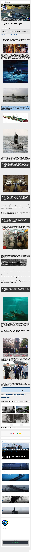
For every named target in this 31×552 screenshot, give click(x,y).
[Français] (15, 433)
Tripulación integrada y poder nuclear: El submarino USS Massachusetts (15, 449)
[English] (11, 433)
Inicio (1, 21)
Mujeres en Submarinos (4, 441)
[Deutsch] (20, 433)
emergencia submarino (23, 21)
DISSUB (18, 21)
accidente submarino (6, 21)
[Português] (17, 433)
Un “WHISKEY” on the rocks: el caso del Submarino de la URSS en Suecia (10, 34)
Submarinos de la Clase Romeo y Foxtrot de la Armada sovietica (22, 411)
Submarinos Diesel (12, 21)
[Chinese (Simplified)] (13, 433)
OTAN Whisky (27, 106)
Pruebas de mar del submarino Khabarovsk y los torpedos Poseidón (14, 491)
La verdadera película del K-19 (7, 502)
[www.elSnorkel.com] (7, 2)
